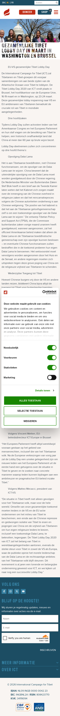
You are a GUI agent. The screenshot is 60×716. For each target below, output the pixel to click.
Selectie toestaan (30, 410)
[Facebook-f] (4, 591)
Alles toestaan (30, 400)
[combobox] (44, 3)
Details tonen (42, 390)
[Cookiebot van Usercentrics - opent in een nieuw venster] (42, 292)
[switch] (51, 357)
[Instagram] (10, 591)
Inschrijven (48, 650)
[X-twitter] (16, 591)
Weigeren (30, 421)
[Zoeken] (56, 3)
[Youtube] (23, 591)
